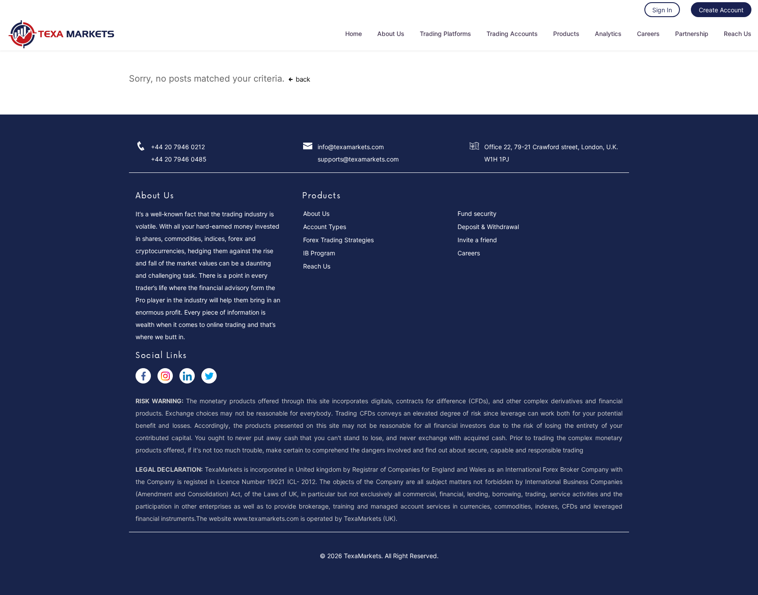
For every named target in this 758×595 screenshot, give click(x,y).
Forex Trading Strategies (338, 240)
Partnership (691, 33)
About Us (390, 33)
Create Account (721, 10)
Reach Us (737, 33)
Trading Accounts (512, 33)
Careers (648, 33)
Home (353, 33)
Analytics (608, 33)
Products (566, 33)
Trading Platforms (445, 33)
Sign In (662, 10)
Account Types (324, 226)
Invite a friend (477, 240)
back (302, 79)
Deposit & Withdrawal (488, 226)
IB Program (319, 253)
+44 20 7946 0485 (179, 159)
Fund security (477, 213)
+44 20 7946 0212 (178, 147)
